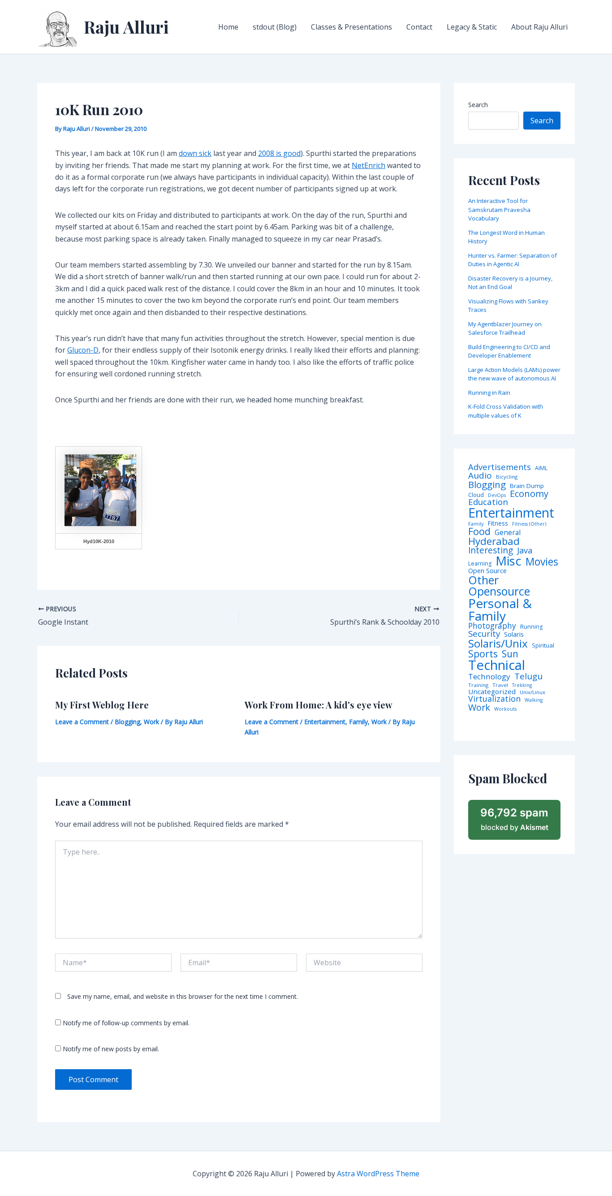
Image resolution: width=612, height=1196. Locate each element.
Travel (500, 685)
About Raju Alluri (539, 27)
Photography (492, 626)
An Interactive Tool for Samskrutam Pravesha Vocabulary (499, 209)
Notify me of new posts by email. (111, 1049)
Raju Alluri (126, 26)
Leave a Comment (82, 721)
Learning (479, 563)
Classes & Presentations (351, 27)
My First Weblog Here (102, 705)
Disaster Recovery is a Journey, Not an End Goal (510, 282)
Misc (508, 561)
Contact (419, 27)
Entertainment (324, 721)
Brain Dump (527, 486)
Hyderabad (494, 541)
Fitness (497, 523)
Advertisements (499, 467)
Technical (496, 665)
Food (479, 531)
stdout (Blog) (275, 27)
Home (228, 27)
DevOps (497, 495)
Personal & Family (500, 609)
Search (478, 104)
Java (524, 550)
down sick (195, 153)
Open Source (487, 571)
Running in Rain (489, 393)
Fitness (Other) (529, 524)
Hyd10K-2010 (98, 541)
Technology (489, 676)
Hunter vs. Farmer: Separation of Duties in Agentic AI (512, 259)
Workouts (505, 709)
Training (478, 685)
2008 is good (279, 153)
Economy (529, 493)
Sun (510, 654)
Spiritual (543, 645)
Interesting (490, 550)
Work (151, 721)
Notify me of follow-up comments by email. (126, 1023)
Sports (483, 653)
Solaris (514, 634)
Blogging (127, 721)
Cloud (476, 495)
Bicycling (506, 476)
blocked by (514, 819)
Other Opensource (499, 585)
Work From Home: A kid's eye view (318, 705)
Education (488, 502)
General (508, 532)
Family (358, 721)
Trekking (522, 685)
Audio (480, 475)
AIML (541, 468)
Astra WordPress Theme (378, 1174)
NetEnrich (368, 165)
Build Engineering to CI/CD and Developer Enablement (509, 351)
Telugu (528, 676)
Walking (534, 700)
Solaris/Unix (498, 643)
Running (531, 627)
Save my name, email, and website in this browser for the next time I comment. (182, 996)
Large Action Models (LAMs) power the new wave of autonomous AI (514, 374)
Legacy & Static (472, 27)
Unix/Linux (532, 692)
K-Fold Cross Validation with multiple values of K (505, 410)
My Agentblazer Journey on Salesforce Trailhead (505, 328)
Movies (542, 562)
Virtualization (494, 699)
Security (484, 634)
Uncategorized (492, 691)
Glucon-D (83, 350)
